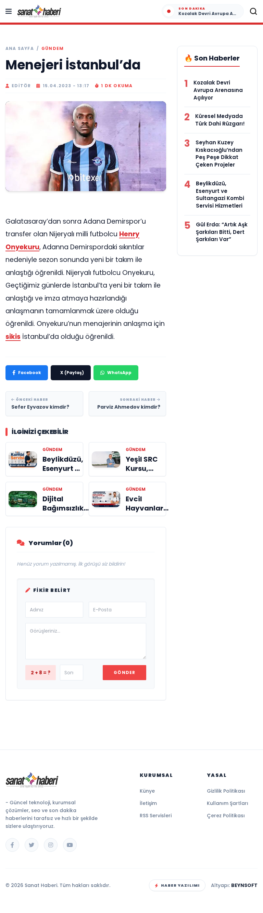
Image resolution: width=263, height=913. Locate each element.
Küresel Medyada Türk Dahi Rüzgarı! (220, 120)
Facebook (29, 372)
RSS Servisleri (156, 815)
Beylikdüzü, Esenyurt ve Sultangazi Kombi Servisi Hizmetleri (220, 194)
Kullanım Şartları (227, 803)
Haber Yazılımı (180, 885)
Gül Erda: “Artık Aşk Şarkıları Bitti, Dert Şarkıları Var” (222, 232)
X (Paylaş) (72, 372)
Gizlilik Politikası (226, 791)
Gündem (52, 48)
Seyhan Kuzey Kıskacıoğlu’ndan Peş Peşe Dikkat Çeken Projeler (219, 153)
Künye (147, 791)
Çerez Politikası (226, 815)
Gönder (124, 672)
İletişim (148, 803)
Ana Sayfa (19, 48)
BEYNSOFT (244, 885)
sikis (13, 336)
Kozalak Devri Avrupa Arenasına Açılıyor (218, 90)
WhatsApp (119, 372)
